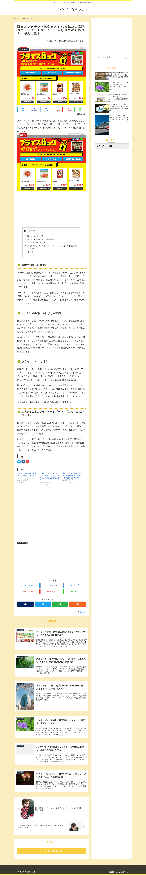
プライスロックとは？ (36, 242)
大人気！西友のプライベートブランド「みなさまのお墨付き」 (52, 246)
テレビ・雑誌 (24, 543)
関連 (31, 252)
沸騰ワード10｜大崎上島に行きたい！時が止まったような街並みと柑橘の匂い (72, 475)
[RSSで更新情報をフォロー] (77, 604)
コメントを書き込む (51, 851)
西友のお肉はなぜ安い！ (37, 236)
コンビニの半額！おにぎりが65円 (41, 239)
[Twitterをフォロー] (43, 604)
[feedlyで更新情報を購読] (60, 604)
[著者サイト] (25, 604)
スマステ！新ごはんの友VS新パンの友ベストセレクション (27, 475)
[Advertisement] (51, 209)
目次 (30, 231)
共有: (32, 249)
